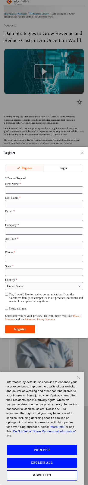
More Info (41, 475)
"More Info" (57, 426)
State (9, 266)
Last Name (13, 197)
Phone (10, 252)
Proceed (42, 449)
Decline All (42, 462)
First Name (13, 184)
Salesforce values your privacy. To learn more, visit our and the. (43, 317)
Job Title (11, 238)
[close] (82, 153)
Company (12, 225)
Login (63, 168)
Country (11, 280)
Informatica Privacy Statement (39, 319)
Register (26, 168)
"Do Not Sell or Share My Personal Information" (44, 431)
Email (10, 211)
